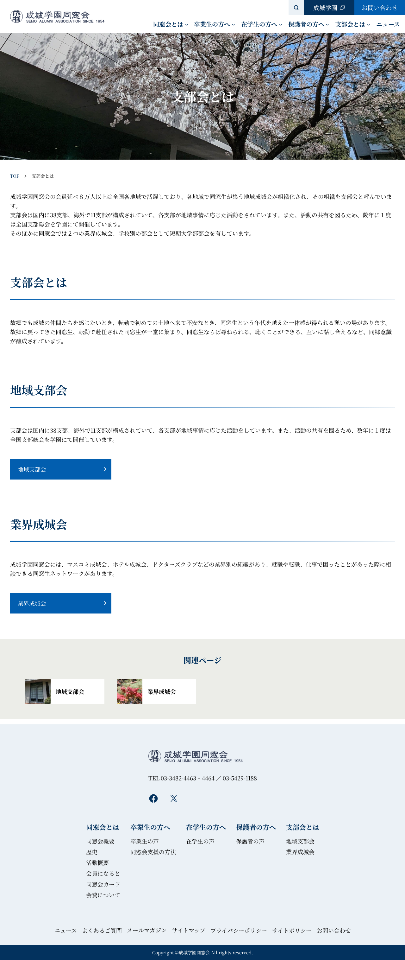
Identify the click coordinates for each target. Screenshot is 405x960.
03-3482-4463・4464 (188, 778)
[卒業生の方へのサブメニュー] (233, 24)
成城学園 (325, 7)
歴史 (91, 852)
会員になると (103, 873)
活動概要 (97, 862)
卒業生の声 (144, 841)
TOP (14, 176)
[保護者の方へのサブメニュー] (327, 24)
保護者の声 (250, 841)
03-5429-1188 (240, 778)
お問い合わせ (380, 7)
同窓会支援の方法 (153, 852)
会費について (103, 895)
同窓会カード (103, 884)
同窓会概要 (100, 841)
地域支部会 (32, 469)
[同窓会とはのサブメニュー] (186, 24)
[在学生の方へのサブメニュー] (280, 24)
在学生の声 (200, 841)
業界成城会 (32, 603)
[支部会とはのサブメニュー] (368, 24)
